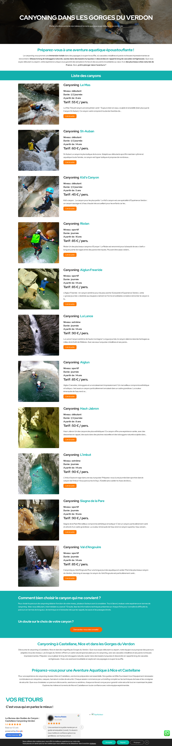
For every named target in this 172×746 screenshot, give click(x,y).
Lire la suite (70, 116)
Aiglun (85, 362)
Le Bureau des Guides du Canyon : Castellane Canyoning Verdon (22, 719)
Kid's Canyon (89, 177)
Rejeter (123, 742)
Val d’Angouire (90, 547)
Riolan (84, 223)
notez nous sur (12, 735)
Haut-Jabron (89, 408)
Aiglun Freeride (91, 270)
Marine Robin (60, 717)
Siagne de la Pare (92, 501)
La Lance (86, 316)
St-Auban (87, 131)
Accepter (109, 742)
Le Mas (85, 85)
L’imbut (85, 455)
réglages (93, 743)
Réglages (137, 742)
